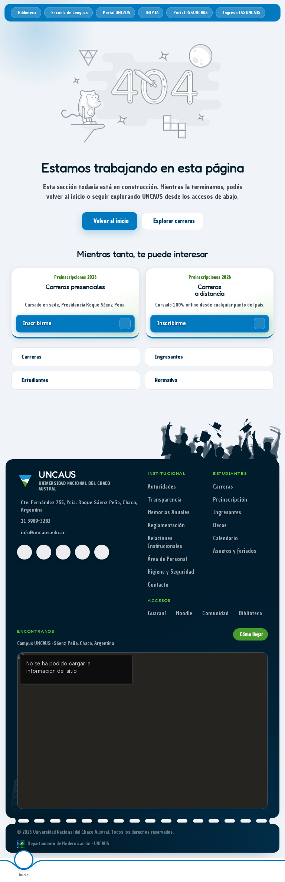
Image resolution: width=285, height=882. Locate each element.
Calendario (225, 538)
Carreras (223, 486)
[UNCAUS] (166, 870)
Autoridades (162, 486)
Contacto (158, 584)
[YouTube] (63, 552)
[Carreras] (71, 870)
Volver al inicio (111, 221)
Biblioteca (250, 613)
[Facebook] (24, 552)
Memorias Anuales (169, 512)
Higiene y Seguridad (171, 571)
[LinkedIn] (101, 552)
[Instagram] (43, 552)
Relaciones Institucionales (165, 542)
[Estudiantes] (118, 870)
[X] (82, 552)
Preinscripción (230, 499)
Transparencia (164, 499)
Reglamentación (166, 525)
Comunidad (215, 613)
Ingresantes (227, 512)
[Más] (261, 870)
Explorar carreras (174, 221)
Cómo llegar (251, 634)
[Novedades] (214, 870)
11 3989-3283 (35, 521)
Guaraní (157, 613)
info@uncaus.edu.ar (43, 532)
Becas (220, 525)
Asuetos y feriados (234, 551)
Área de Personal (167, 559)
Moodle (184, 613)
